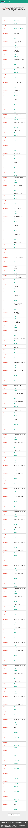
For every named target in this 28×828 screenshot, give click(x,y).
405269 (16, 56)
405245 (16, 38)
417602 (15, 390)
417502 (15, 167)
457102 (15, 432)
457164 (15, 640)
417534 (15, 264)
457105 (15, 439)
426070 (16, 406)
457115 (15, 470)
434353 (16, 424)
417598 (16, 375)
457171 (15, 663)
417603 (15, 398)
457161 (15, 632)
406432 (16, 119)
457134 (15, 524)
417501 (15, 158)
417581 (15, 343)
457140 (16, 555)
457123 (15, 478)
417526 (15, 247)
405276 (16, 87)
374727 (15, 31)
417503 (15, 175)
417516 (15, 221)
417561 (15, 300)
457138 (15, 547)
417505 (15, 182)
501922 (15, 740)
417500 (16, 150)
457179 (15, 686)
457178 (15, 678)
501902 (16, 747)
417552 (15, 282)
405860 (16, 104)
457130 (15, 509)
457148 (16, 578)
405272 (16, 72)
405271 (15, 64)
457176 (15, 670)
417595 (15, 367)
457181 (15, 694)
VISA (15, 36)
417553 (15, 291)
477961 (15, 724)
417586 (15, 352)
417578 (15, 335)
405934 (16, 112)
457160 (15, 624)
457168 (15, 647)
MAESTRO (16, 737)
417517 (15, 230)
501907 (16, 771)
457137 (15, 540)
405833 (16, 95)
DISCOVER (16, 20)
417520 (15, 239)
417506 (15, 190)
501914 (15, 809)
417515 (15, 213)
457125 (15, 493)
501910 (15, 794)
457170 (15, 655)
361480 (16, 23)
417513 (15, 206)
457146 (15, 570)
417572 (15, 327)
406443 (16, 135)
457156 (15, 609)
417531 (15, 255)
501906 (16, 763)
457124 (15, 486)
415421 (15, 143)
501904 (16, 755)
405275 (16, 80)
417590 (16, 360)
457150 (15, 586)
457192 (15, 701)
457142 (15, 563)
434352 (16, 415)
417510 (15, 198)
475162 (15, 717)
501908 (16, 778)
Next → (17, 814)
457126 (15, 501)
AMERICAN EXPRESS (18, 28)
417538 (15, 273)
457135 (15, 532)
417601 (15, 383)
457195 (15, 709)
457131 (15, 516)
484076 (16, 732)
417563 (15, 309)
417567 (15, 318)
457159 (15, 617)
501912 (15, 801)
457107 (15, 447)
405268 (16, 47)
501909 (16, 786)
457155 (15, 601)
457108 (16, 455)
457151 (15, 593)
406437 (16, 127)
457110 (15, 463)
